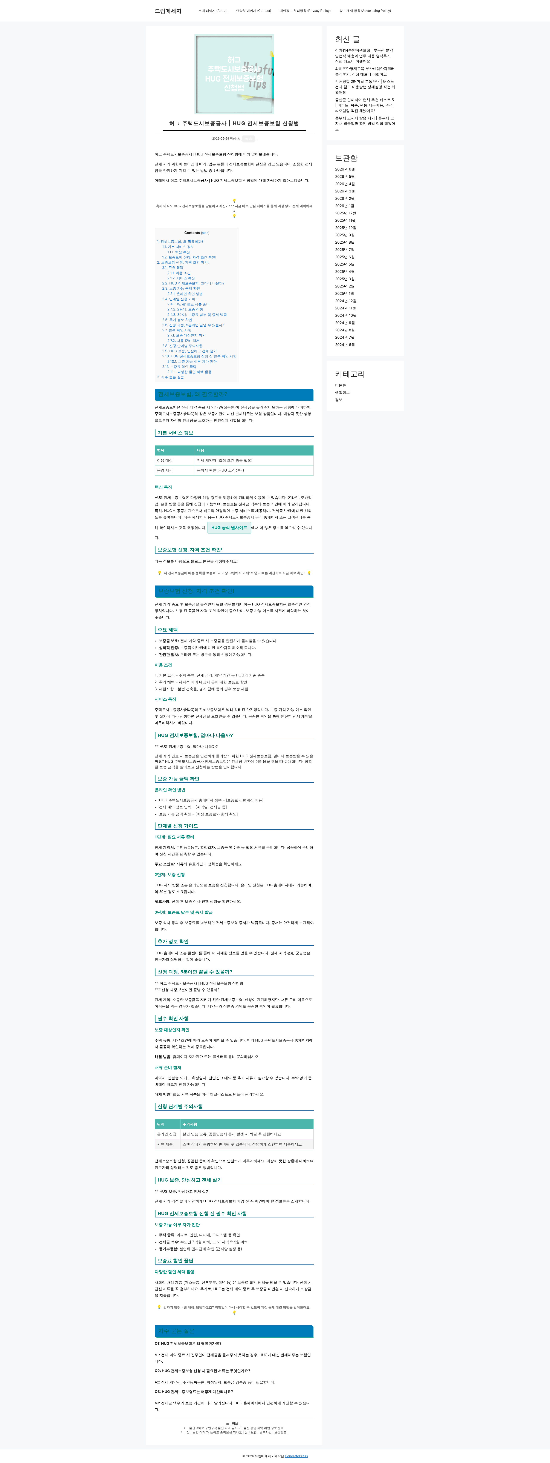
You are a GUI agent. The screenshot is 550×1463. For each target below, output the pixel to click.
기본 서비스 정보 (178, 246)
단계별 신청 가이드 (180, 299)
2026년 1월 (344, 206)
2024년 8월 (345, 330)
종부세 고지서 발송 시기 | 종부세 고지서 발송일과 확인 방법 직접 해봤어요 (365, 123)
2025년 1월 (344, 293)
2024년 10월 (346, 315)
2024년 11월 (345, 308)
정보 (235, 1423)
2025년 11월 (345, 220)
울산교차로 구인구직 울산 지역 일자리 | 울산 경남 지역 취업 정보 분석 (236, 1428)
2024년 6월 (345, 345)
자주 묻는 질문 (170, 377)
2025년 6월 (345, 257)
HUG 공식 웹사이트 (229, 527)
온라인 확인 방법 (185, 294)
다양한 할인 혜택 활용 (189, 372)
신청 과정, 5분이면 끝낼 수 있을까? (193, 325)
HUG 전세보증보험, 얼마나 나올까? (193, 283)
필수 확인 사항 (176, 330)
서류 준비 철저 (183, 340)
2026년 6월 (345, 169)
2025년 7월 (344, 249)
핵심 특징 (178, 252)
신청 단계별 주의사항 (182, 346)
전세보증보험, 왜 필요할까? (180, 241)
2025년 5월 (344, 264)
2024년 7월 (345, 337)
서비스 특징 (181, 278)
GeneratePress (296, 1456)
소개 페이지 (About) (213, 11)
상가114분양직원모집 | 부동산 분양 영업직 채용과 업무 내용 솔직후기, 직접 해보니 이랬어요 (364, 55)
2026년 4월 (345, 184)
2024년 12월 (345, 301)
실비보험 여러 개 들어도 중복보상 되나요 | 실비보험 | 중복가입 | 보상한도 (236, 1432)
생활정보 (342, 392)
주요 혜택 (172, 267)
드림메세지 (168, 11)
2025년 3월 (345, 279)
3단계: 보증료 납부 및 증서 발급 (197, 314)
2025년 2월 (344, 286)
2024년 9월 (345, 323)
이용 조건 (179, 273)
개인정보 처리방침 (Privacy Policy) (305, 11)
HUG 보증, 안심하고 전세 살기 (189, 351)
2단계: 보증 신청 (185, 309)
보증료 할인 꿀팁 (179, 366)
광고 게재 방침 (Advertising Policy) (365, 11)
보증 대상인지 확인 (186, 335)
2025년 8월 (344, 242)
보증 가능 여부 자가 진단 (192, 361)
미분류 (340, 385)
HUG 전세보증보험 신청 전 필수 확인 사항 (199, 356)
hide (205, 233)
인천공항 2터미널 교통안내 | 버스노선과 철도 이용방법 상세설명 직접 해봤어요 (365, 87)
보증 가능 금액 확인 (181, 288)
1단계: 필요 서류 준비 (188, 304)
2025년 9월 (345, 235)
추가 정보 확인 (177, 320)
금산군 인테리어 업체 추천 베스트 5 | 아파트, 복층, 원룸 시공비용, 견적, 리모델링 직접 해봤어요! (364, 105)
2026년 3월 (345, 191)
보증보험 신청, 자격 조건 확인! (189, 257)
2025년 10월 (345, 228)
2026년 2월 (345, 198)
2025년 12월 (345, 213)
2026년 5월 (345, 176)
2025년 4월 (345, 271)
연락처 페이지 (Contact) (253, 11)
